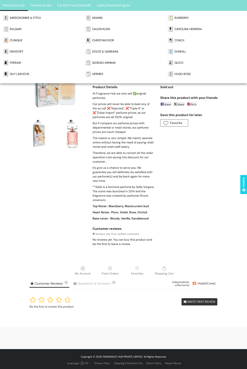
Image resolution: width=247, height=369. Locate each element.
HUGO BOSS (182, 74)
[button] (174, 123)
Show (243, 184)
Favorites (137, 273)
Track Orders (110, 273)
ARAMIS (97, 18)
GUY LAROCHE (19, 74)
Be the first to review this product (51, 307)
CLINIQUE (16, 40)
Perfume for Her (41, 5)
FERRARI (15, 63)
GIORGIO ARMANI (104, 63)
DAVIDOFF (16, 51)
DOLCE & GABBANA (105, 51)
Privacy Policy (102, 363)
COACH (179, 40)
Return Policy (153, 363)
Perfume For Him (14, 5)
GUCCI (178, 63)
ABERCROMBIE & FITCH (25, 18)
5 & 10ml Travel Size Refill (74, 5)
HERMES (97, 74)
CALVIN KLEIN (101, 29)
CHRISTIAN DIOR (103, 40)
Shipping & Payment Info (128, 363)
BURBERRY (181, 18)
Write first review (201, 302)
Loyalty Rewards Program (113, 5)
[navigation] (78, 363)
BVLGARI (16, 29)
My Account (83, 273)
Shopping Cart (164, 273)
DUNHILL (180, 51)
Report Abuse (173, 363)
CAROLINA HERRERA (188, 29)
